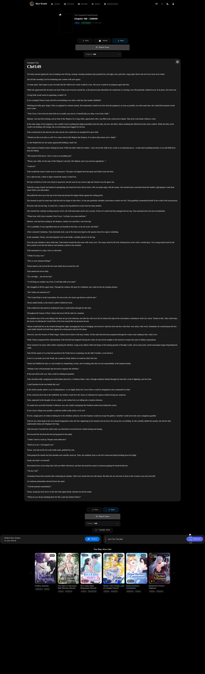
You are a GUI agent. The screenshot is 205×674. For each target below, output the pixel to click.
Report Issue (104, 47)
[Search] (162, 3)
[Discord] (156, 4)
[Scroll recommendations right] (174, 572)
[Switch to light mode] (167, 3)
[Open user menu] (173, 3)
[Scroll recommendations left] (31, 572)
